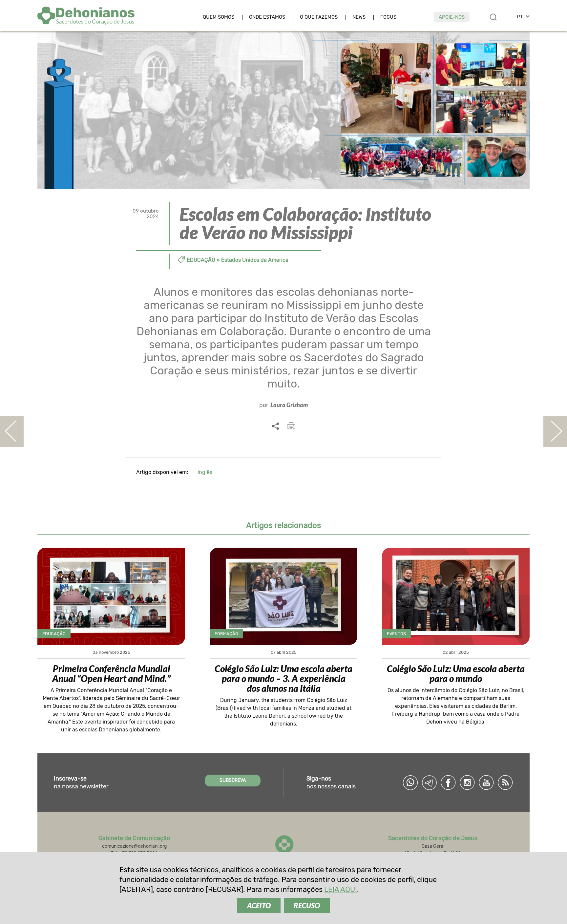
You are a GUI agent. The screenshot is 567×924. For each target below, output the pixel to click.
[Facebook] (448, 782)
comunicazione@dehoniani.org (134, 846)
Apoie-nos (452, 17)
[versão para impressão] (291, 426)
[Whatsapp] (410, 782)
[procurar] (493, 17)
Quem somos (218, 17)
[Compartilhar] (275, 426)
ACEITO (259, 905)
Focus (388, 17)
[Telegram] (429, 782)
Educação (201, 260)
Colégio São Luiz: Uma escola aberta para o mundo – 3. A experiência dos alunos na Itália (283, 678)
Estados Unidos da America (254, 260)
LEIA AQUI (340, 889)
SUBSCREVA (233, 780)
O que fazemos (319, 17)
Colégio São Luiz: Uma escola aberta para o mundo (456, 673)
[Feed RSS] (505, 782)
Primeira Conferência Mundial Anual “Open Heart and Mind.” (111, 673)
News (359, 17)
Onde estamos (267, 17)
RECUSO (307, 905)
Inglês (205, 472)
